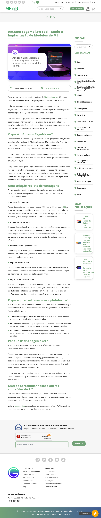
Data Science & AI (52, 88)
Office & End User (85, 168)
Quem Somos (59, 2)
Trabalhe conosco (51, 477)
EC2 (64, 207)
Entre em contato (51, 487)
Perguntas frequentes (53, 484)
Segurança (81, 188)
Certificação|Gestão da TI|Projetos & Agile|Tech (85, 88)
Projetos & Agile (84, 181)
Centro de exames (83, 2)
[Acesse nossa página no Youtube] (19, 2)
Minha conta (49, 468)
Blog (93, 2)
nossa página (19, 406)
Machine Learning (51, 97)
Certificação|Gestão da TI (85, 82)
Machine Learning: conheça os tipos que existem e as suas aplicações (87, 243)
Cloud (79, 95)
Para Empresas (28, 477)
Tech (79, 194)
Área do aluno (77, 9)
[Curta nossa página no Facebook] (15, 2)
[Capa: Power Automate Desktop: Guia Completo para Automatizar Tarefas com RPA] (78, 267)
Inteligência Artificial (82, 161)
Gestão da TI (82, 141)
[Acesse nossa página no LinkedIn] (11, 2)
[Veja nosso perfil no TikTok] (23, 2)
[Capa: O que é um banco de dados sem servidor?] (78, 221)
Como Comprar (50, 474)
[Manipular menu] (25, 8)
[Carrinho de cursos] (93, 9)
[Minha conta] (88, 9)
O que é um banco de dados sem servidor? (87, 222)
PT (38, 2)
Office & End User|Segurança (84, 175)
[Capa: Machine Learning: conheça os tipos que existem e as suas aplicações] (78, 243)
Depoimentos (28, 480)
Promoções (70, 2)
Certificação (82, 75)
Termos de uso (28, 474)
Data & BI (81, 115)
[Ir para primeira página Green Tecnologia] (12, 9)
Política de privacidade (31, 471)
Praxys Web (79, 511)
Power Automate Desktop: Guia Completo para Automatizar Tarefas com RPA (88, 268)
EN (34, 2)
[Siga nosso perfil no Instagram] (7, 2)
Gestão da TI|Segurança (83, 148)
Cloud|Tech (82, 108)
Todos (80, 62)
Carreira (80, 69)
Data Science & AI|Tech (83, 128)
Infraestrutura (83, 155)
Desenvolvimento (85, 135)
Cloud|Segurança (84, 102)
